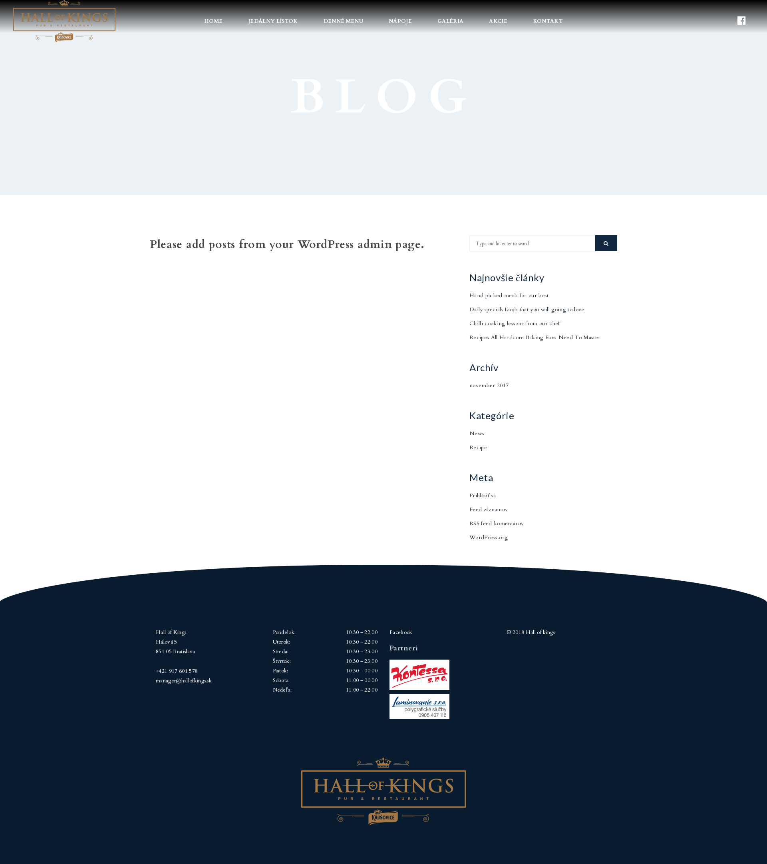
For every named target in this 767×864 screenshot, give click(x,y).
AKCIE (498, 21)
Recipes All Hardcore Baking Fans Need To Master (534, 337)
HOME (213, 21)
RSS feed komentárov (496, 523)
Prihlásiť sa (482, 495)
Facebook (401, 632)
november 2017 (489, 385)
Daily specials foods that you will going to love (526, 309)
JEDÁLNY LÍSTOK (273, 21)
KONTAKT (548, 21)
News (476, 433)
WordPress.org (488, 537)
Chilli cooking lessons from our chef (514, 323)
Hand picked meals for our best (509, 295)
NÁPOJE (400, 21)
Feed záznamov (488, 509)
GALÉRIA (450, 21)
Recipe (478, 447)
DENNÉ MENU (343, 21)
